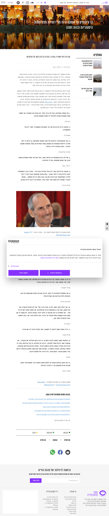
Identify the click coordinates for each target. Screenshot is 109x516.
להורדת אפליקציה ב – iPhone (51, 504)
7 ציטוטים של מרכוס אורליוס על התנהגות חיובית (53, 414)
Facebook (23, 2)
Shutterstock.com (63, 235)
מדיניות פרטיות (71, 507)
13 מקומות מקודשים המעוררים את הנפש (56, 407)
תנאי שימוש (72, 505)
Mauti (3, 3)
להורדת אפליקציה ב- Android (51, 508)
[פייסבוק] (60, 452)
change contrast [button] (45, 3)
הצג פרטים (15, 266)
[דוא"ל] (67, 452)
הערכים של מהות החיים (70, 500)
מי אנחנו (82, 2)
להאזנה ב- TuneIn (52, 501)
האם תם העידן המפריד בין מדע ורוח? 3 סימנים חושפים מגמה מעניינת (46, 403)
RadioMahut (11, 2)
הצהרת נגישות (71, 509)
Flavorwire (49, 102)
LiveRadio (18, 2)
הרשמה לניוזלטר (72, 2)
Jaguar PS (28, 232)
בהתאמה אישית (56, 273)
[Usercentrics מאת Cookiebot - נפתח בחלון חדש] (17, 241)
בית (87, 2)
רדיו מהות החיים (52, 497)
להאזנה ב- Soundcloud (50, 499)
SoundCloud (32, 2)
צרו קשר (63, 2)
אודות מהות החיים (70, 497)
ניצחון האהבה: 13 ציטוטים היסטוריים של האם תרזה (52, 410)
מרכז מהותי (72, 511)
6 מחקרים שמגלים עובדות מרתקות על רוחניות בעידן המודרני (49, 399)
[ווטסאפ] (52, 452)
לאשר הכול (23, 273)
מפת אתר (73, 513)
